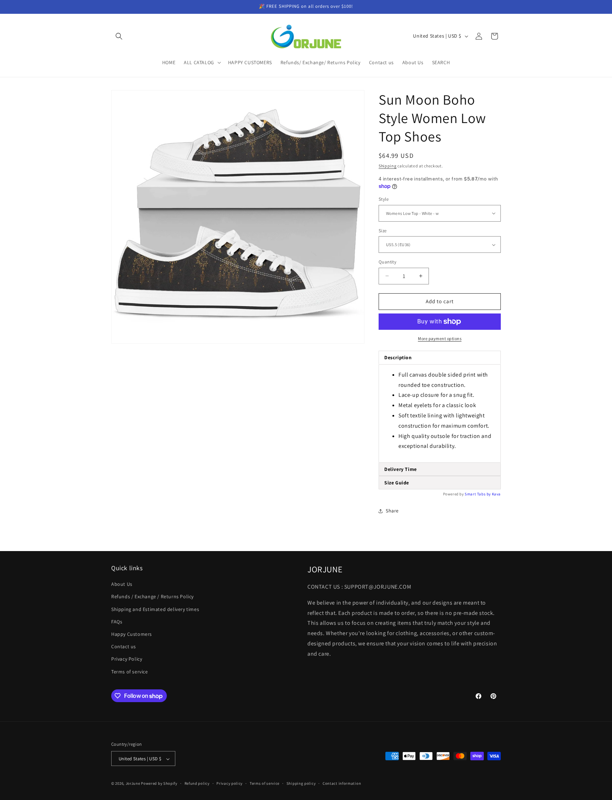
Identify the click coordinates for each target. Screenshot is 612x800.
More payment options (439, 338)
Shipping (388, 165)
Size (383, 231)
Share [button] (392, 510)
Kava (496, 493)
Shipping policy (301, 783)
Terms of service (129, 671)
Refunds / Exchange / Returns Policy (152, 597)
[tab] (440, 469)
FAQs (116, 621)
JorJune (133, 783)
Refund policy (197, 783)
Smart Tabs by (478, 493)
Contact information (342, 783)
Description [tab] (398, 357)
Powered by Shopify (159, 783)
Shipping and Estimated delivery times (155, 609)
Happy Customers (131, 634)
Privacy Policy (126, 659)
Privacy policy (229, 783)
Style (384, 199)
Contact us (123, 647)
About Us (121, 584)
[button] (119, 36)
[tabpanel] (440, 413)
